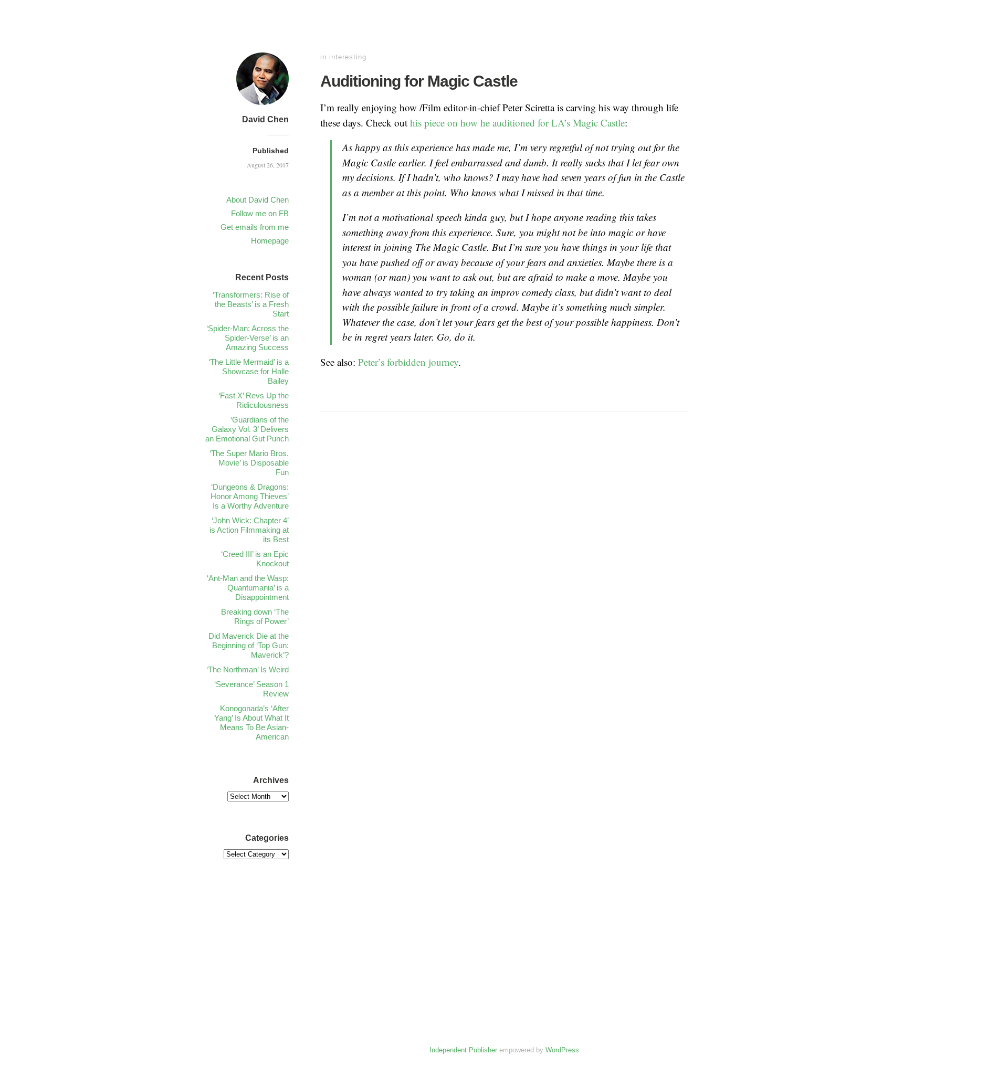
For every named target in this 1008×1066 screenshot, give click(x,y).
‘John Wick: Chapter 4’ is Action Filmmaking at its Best (249, 530)
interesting (347, 57)
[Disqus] (504, 584)
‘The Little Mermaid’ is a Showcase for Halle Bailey (248, 371)
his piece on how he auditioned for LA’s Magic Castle (517, 122)
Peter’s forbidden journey (408, 361)
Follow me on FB (260, 213)
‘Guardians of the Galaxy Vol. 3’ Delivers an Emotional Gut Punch (247, 429)
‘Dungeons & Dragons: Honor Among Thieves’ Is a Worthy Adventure (250, 496)
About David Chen (257, 199)
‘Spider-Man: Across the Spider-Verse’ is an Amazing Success (247, 338)
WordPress (562, 1050)
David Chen (265, 119)
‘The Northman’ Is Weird (247, 669)
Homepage (270, 240)
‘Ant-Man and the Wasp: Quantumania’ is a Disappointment (248, 587)
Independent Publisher (463, 1050)
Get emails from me (254, 227)
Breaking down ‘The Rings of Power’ (255, 616)
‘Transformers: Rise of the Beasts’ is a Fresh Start (251, 304)
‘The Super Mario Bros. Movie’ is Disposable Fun (249, 463)
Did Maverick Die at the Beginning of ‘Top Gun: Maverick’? (248, 645)
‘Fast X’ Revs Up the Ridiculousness (253, 400)
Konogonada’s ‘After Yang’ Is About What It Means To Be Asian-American (251, 722)
